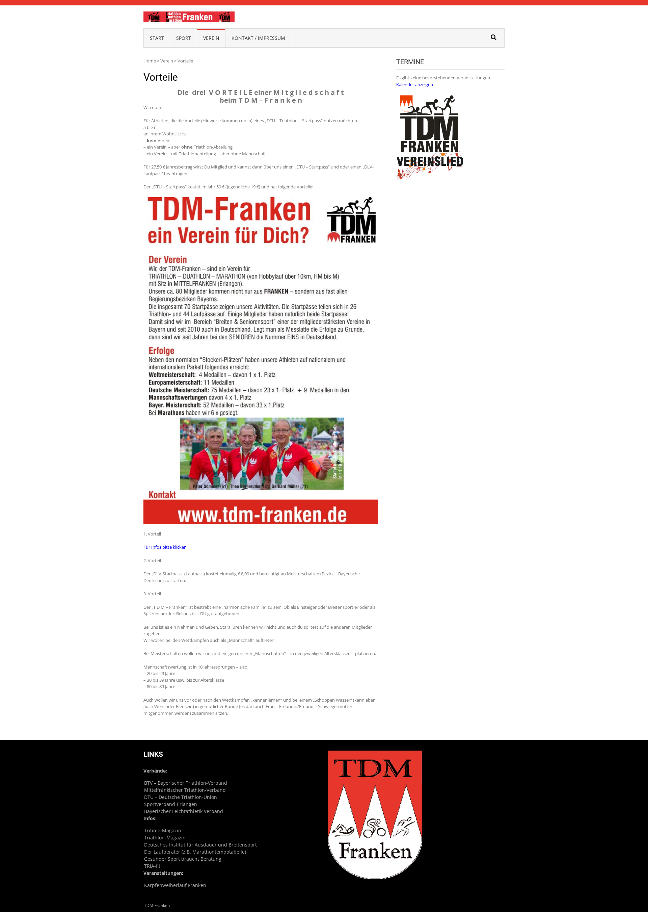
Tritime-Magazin (162, 830)
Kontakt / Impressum (258, 38)
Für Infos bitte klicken (165, 547)
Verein (211, 38)
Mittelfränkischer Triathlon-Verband (185, 790)
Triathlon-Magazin (165, 837)
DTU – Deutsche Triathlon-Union (180, 797)
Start (157, 38)
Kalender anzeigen (414, 84)
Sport (183, 38)
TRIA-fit (152, 866)
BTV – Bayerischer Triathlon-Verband (185, 783)
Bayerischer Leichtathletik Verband (183, 811)
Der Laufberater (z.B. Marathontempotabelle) (195, 852)
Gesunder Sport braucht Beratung (182, 859)
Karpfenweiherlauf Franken (175, 885)
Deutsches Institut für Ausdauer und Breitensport (200, 844)
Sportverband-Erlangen (170, 804)
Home (149, 61)
